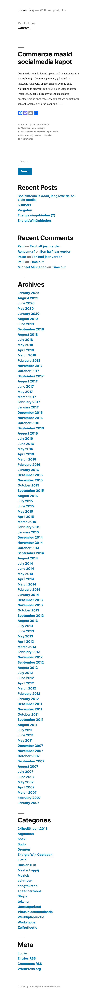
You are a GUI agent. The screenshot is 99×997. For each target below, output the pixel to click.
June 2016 (26, 444)
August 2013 (28, 621)
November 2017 (30, 366)
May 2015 (25, 511)
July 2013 (25, 626)
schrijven (25, 881)
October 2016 (28, 423)
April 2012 (26, 683)
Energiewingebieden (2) (36, 215)
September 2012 (31, 662)
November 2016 (30, 418)
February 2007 (29, 798)
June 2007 (26, 777)
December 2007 (30, 746)
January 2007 (28, 803)
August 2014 (28, 558)
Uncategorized (29, 907)
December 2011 (30, 704)
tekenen (24, 901)
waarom (38, 135)
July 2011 (25, 730)
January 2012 (28, 699)
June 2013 (26, 631)
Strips (22, 896)
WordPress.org (29, 969)
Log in (22, 953)
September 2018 (31, 329)
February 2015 (29, 527)
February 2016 (29, 465)
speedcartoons (30, 891)
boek (21, 839)
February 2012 (29, 693)
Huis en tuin (27, 865)
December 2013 (30, 600)
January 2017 (28, 407)
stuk (27, 135)
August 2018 (28, 334)
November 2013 (30, 605)
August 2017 (28, 381)
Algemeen (25, 128)
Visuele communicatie (35, 912)
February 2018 (29, 360)
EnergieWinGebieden (34, 220)
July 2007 (25, 772)
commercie (39, 131)
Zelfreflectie (27, 927)
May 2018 (25, 345)
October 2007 (29, 756)
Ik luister (24, 205)
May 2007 (26, 782)
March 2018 (27, 355)
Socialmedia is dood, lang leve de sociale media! (47, 198)
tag (31, 135)
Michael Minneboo (32, 267)
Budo (22, 844)
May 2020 (26, 308)
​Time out (37, 262)
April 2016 (26, 454)
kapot (49, 131)
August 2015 (28, 496)
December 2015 (30, 475)
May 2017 (25, 392)
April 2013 (26, 641)
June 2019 (26, 324)
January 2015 (28, 532)
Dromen (24, 849)
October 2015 (28, 485)
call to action (27, 131)
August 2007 (28, 766)
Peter (22, 257)
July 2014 (25, 563)
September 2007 (31, 761)
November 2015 (30, 480)
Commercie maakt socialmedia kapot (45, 57)
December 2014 (30, 537)
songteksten (27, 886)
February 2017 (29, 402)
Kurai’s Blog (26, 10)
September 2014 (31, 553)
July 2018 (25, 340)
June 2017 (26, 386)
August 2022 (28, 298)
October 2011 (28, 714)
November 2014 (30, 543)
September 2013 (31, 615)
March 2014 (27, 584)
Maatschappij (38, 128)
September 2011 (30, 719)
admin (24, 124)
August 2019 (28, 319)
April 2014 (26, 579)
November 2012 (30, 657)
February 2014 (29, 589)
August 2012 (28, 668)
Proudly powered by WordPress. (45, 986)
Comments (30, 964)
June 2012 (26, 678)
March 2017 (27, 397)
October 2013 (28, 610)
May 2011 (25, 740)
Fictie (22, 860)
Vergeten (25, 210)
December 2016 (30, 412)
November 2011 (30, 709)
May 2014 (25, 574)
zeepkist (47, 135)
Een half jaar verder (45, 246)
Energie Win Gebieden (35, 855)
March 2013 (27, 647)
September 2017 (31, 376)
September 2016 (31, 428)
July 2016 (25, 438)
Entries (27, 958)
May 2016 (25, 449)
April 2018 (26, 350)
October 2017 (28, 371)
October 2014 (28, 548)
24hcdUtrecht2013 (33, 828)
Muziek (23, 875)
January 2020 (28, 314)
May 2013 (25, 636)
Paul (21, 246)
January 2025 (28, 293)
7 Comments (27, 139)
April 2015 (26, 517)
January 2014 (28, 595)
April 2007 (26, 787)
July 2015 (25, 501)
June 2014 (26, 569)
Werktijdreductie (31, 917)
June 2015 (26, 506)
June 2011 (25, 735)
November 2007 (30, 751)
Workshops (26, 922)
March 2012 (27, 688)
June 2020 (26, 303)
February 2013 (29, 652)
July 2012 (25, 673)
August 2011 (27, 725)
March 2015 (27, 522)
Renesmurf (26, 251)
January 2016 (28, 470)
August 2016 (28, 433)
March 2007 (27, 792)
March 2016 (27, 459)
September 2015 (31, 490)
